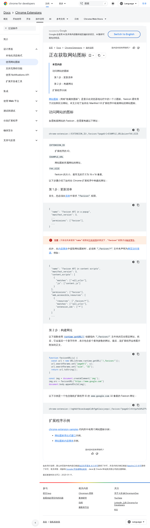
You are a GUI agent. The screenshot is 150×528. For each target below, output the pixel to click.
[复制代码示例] (138, 130)
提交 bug (47, 493)
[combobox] (93, 3)
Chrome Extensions (28, 13)
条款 (45, 522)
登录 (144, 3)
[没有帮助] (138, 48)
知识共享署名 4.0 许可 (88, 465)
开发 (28, 19)
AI (50, 19)
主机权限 (93, 240)
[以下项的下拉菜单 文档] (52, 3)
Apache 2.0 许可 (134, 465)
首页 (51, 47)
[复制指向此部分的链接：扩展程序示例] (73, 421)
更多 (61, 3)
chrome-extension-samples (63, 429)
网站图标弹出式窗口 (65, 435)
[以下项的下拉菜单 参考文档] (68, 19)
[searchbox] (20, 28)
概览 (6, 19)
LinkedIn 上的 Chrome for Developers (126, 503)
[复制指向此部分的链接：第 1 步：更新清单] (75, 189)
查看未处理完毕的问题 (53, 498)
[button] (17, 49)
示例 (76, 19)
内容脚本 (63, 248)
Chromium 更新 (86, 493)
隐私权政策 (55, 522)
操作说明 (40, 19)
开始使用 (17, 19)
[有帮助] (134, 48)
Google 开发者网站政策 (76, 469)
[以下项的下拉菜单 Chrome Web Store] (106, 19)
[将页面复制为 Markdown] (99, 55)
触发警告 (130, 240)
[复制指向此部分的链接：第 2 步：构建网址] (75, 330)
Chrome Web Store (93, 19)
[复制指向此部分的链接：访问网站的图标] (76, 112)
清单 (67, 195)
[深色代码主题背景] (133, 130)
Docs (7, 13)
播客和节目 (84, 507)
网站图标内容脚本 (64, 440)
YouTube (118, 498)
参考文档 (61, 19)
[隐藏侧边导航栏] (35, 523)
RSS (116, 509)
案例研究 (83, 498)
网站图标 (53, 99)
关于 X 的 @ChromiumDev (126, 493)
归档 (81, 502)
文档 (47, 3)
